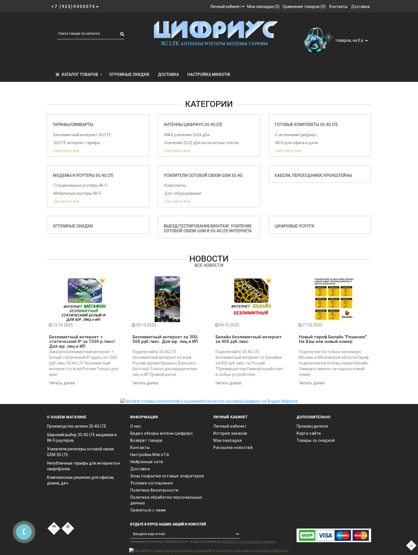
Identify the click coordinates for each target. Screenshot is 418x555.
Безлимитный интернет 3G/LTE (82, 134)
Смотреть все (66, 150)
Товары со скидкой (316, 440)
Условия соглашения (151, 483)
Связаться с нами (148, 510)
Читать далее (62, 383)
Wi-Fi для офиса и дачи (296, 142)
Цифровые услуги (294, 226)
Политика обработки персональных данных (166, 500)
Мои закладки (227, 440)
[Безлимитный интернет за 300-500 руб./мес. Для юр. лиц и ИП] (167, 299)
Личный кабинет (230, 426)
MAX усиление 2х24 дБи (187, 134)
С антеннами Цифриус (296, 134)
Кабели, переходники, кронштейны (313, 175)
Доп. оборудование (182, 193)
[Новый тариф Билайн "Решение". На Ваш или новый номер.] (334, 299)
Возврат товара (146, 440)
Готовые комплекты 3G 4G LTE (306, 124)
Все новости (209, 265)
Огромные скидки (129, 74)
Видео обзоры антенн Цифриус (161, 433)
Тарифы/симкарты (73, 124)
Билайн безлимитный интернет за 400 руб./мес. (249, 339)
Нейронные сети (146, 461)
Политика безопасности (154, 490)
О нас (135, 426)
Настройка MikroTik (208, 74)
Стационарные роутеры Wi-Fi (80, 185)
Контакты (140, 447)
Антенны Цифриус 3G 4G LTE (193, 124)
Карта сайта (309, 433)
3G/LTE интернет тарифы (76, 142)
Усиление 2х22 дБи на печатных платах (201, 142)
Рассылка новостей (233, 447)
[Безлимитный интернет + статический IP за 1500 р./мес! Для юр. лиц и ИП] (84, 299)
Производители (312, 426)
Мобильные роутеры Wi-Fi (77, 193)
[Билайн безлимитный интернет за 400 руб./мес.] (250, 299)
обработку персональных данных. (249, 542)
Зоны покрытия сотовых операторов (167, 476)
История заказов (230, 433)
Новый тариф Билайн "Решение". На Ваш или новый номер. (333, 339)
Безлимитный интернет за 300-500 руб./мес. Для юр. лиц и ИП (166, 339)
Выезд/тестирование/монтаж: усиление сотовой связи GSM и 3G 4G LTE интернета (208, 228)
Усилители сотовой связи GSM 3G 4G (203, 175)
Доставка (168, 74)
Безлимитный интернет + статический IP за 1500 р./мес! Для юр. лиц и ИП (82, 341)
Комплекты (175, 185)
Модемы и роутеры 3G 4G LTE (83, 175)
